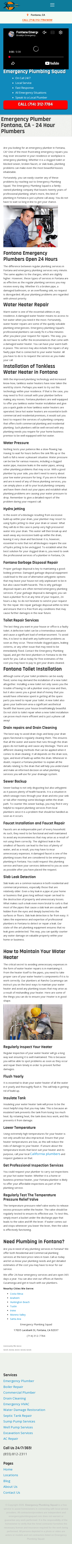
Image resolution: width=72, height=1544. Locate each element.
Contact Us (11, 1492)
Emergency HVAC (16, 1404)
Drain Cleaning (14, 1398)
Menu (51, 5)
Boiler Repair (13, 1387)
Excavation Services (18, 1433)
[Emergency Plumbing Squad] (11, 5)
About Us (10, 1486)
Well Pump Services (18, 1427)
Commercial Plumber (19, 1392)
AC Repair (10, 1438)
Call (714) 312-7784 (35, 104)
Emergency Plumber (18, 1381)
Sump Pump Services (19, 1421)
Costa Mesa (16, 1293)
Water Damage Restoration (24, 1410)
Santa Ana (15, 1318)
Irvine (13, 1310)
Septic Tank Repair (17, 1415)
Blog (6, 1481)
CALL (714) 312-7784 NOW (37, 19)
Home (8, 1469)
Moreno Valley (18, 1314)
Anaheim (15, 1297)
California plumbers (45, 1154)
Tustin (13, 1306)
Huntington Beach (20, 1302)
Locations (10, 1475)
